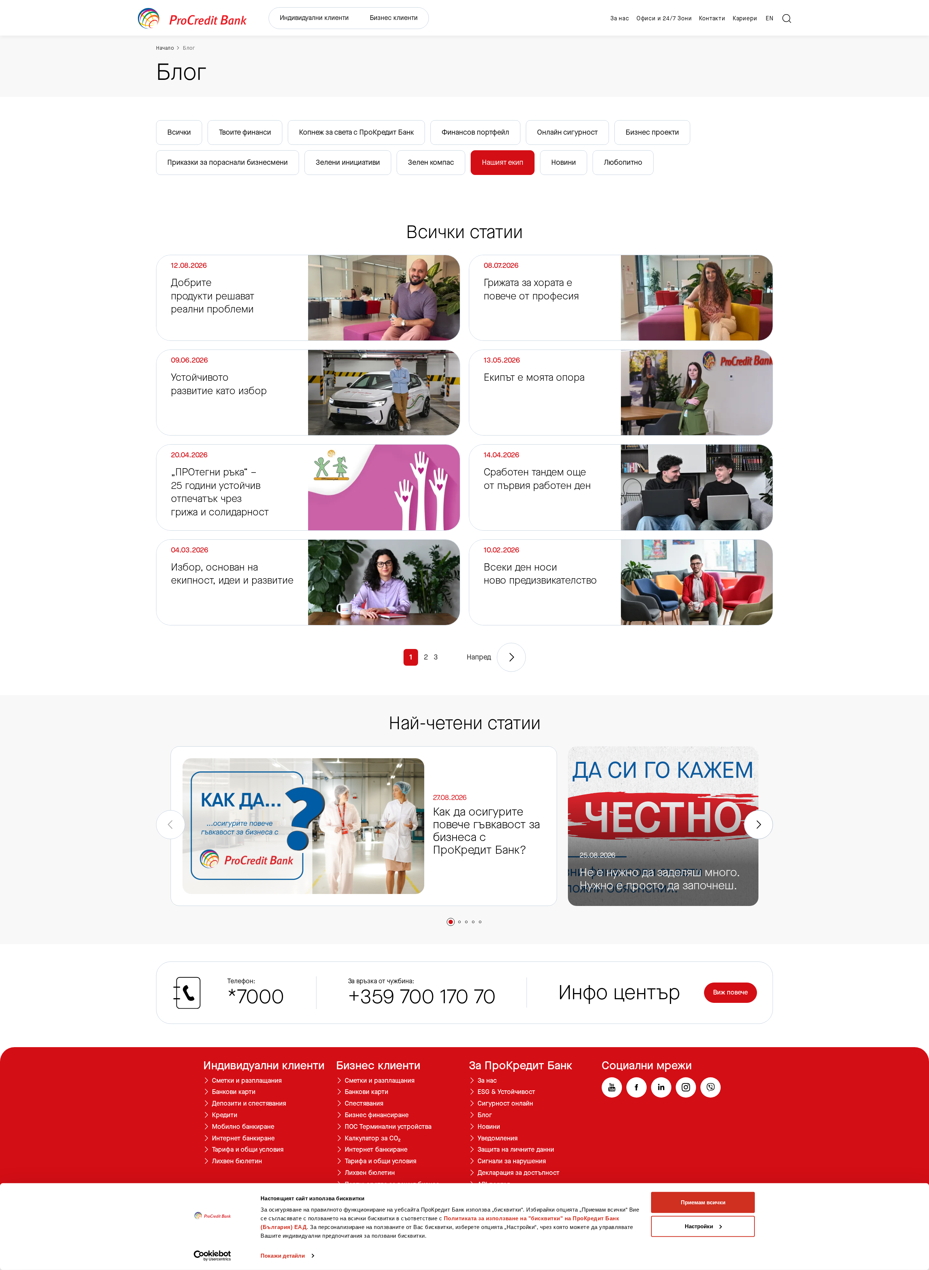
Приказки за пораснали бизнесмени (227, 162)
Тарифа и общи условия (247, 1149)
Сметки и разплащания (247, 1081)
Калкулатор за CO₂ (373, 1138)
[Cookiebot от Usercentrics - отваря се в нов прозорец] (212, 1255)
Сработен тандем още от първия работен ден (537, 479)
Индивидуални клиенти (314, 17)
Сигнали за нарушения (512, 1161)
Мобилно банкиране (243, 1127)
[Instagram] (686, 1087)
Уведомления (497, 1138)
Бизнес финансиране (377, 1115)
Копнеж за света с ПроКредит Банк (356, 132)
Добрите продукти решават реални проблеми (212, 296)
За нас (619, 18)
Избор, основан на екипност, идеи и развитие (232, 574)
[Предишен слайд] (170, 824)
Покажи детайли (283, 1256)
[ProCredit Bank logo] (192, 18)
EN (770, 18)
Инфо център (619, 992)
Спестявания (364, 1103)
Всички (179, 132)
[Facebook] (636, 1087)
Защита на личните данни (516, 1149)
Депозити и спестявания (249, 1103)
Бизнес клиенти (394, 17)
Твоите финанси (245, 132)
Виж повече (730, 992)
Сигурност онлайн (505, 1103)
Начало (165, 48)
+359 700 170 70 (422, 996)
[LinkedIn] (661, 1087)
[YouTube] (612, 1087)
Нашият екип (502, 162)
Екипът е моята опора (534, 377)
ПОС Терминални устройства (388, 1127)
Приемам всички (703, 1202)
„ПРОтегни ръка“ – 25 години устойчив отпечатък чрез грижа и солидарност (220, 492)
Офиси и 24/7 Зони (664, 18)
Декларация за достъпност (519, 1173)
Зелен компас (431, 162)
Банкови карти (233, 1092)
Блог (189, 48)
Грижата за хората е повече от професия (531, 289)
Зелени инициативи (348, 162)
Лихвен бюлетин (237, 1161)
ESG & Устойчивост (506, 1092)
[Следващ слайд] (758, 824)
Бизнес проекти (652, 132)
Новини (563, 162)
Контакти (712, 18)
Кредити (224, 1115)
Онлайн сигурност (567, 132)
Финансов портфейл (475, 132)
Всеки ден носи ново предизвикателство (540, 574)
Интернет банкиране (243, 1138)
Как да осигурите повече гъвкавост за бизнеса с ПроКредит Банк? (486, 831)
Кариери (745, 18)
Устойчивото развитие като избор (219, 384)
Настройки (699, 1226)
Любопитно (623, 162)
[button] (450, 922)
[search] (786, 18)
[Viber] (710, 1087)
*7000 (255, 996)
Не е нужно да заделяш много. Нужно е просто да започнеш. (660, 879)
